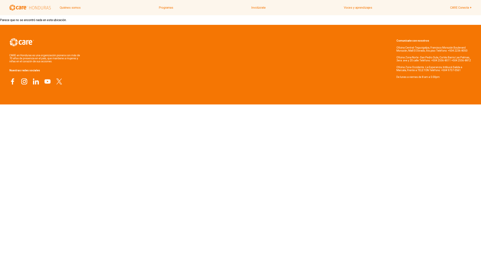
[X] (59, 82)
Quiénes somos (70, 7)
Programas (166, 7)
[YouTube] (47, 82)
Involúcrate (258, 7)
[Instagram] (24, 82)
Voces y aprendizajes (358, 7)
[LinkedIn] (36, 82)
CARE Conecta (459, 7)
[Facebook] (12, 82)
